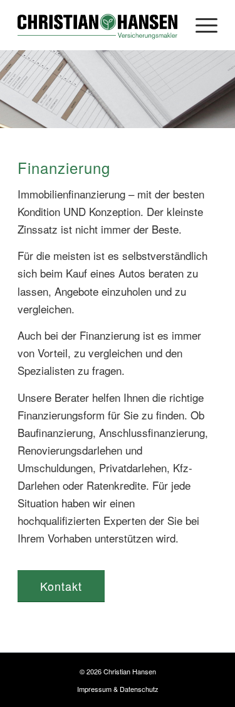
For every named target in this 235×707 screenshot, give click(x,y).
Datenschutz (139, 689)
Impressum (94, 689)
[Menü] (200, 25)
